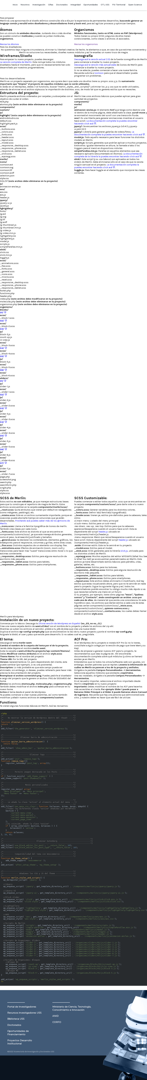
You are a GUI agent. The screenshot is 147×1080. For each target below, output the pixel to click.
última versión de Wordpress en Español (59, 623)
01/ (2, 312)
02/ (2, 320)
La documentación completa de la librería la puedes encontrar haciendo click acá (108, 155)
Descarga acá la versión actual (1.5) (92, 59)
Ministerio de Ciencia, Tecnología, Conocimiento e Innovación (71, 1008)
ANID (55, 1016)
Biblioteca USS (15, 1018)
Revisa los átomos (9, 44)
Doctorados (14, 1025)
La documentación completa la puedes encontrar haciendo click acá (108, 133)
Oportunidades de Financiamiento (18, 1033)
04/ (2, 348)
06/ (2, 370)
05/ (2, 356)
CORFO (56, 1022)
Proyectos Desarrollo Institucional (19, 1042)
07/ (2, 463)
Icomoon (99, 73)
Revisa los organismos (86, 44)
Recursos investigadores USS (24, 1012)
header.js (103, 531)
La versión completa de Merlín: (16, 62)
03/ (2, 329)
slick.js (124, 550)
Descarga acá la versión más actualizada (95, 64)
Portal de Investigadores (21, 1006)
